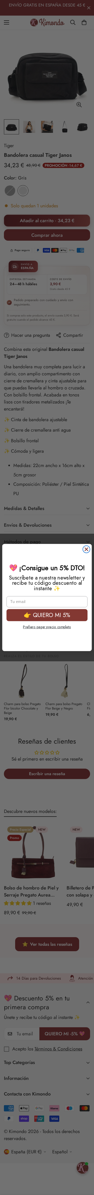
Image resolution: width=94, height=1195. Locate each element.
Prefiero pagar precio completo (47, 627)
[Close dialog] (86, 549)
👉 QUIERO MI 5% (47, 615)
